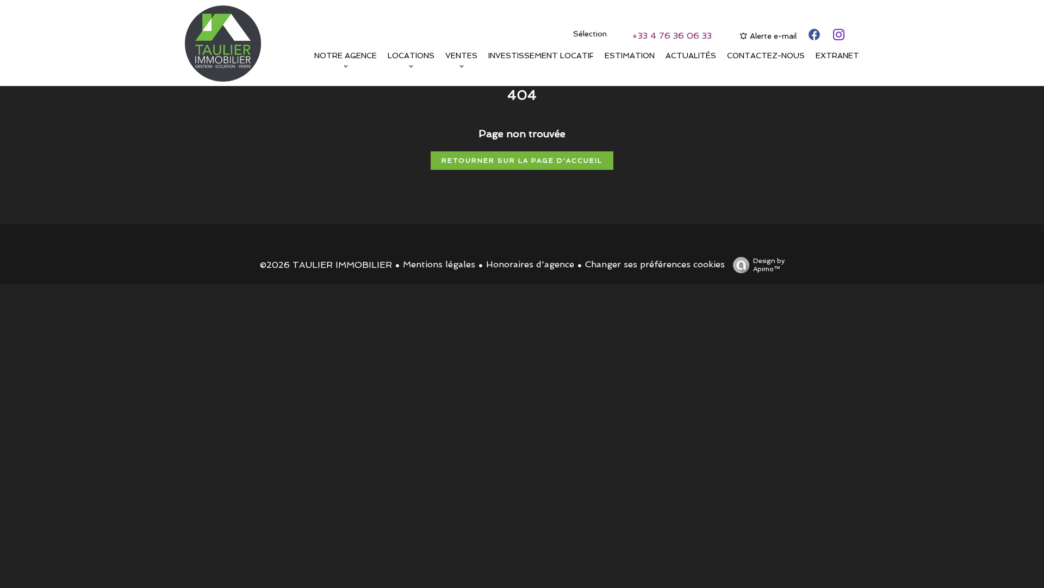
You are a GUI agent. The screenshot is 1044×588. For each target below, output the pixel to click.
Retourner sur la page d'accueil (522, 160)
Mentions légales (439, 264)
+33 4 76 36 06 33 (672, 35)
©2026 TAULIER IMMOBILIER (326, 265)
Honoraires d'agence (530, 264)
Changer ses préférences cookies (655, 264)
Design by (769, 265)
